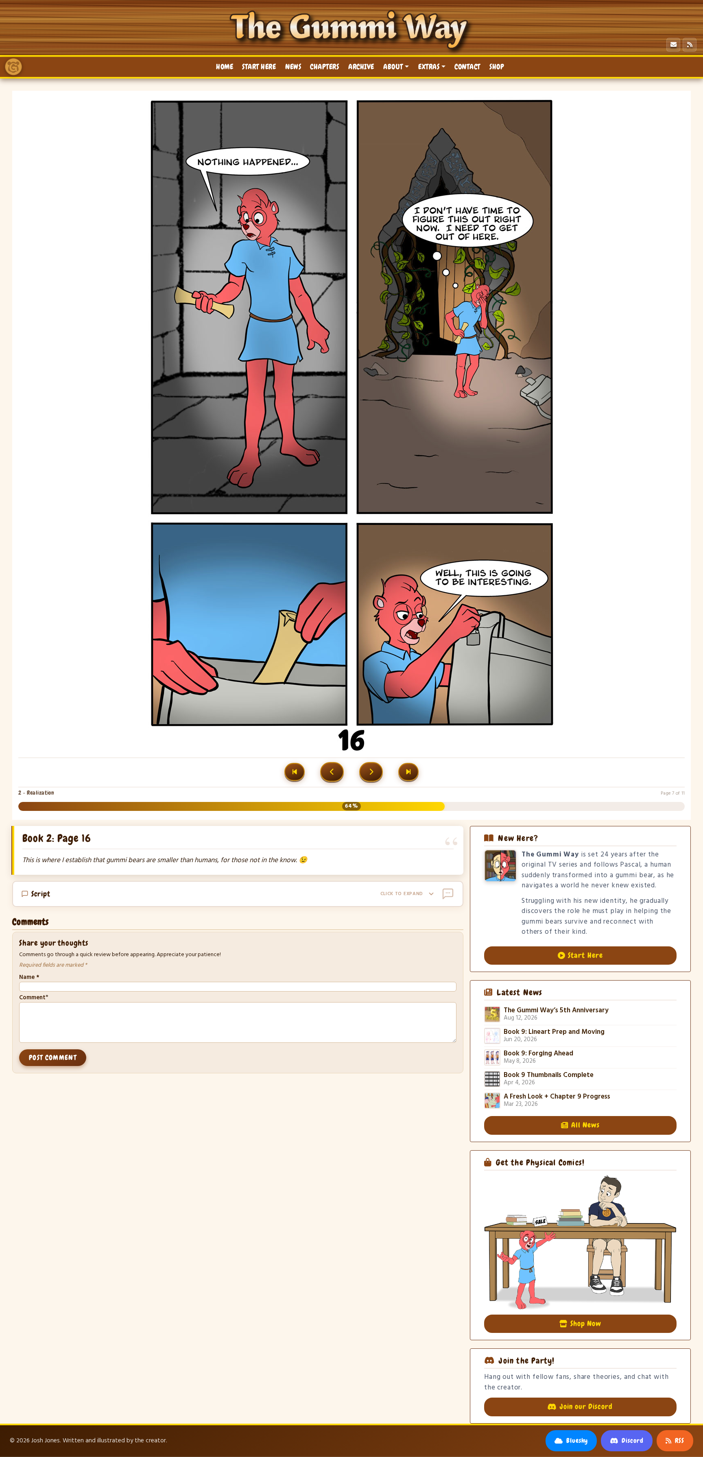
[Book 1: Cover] (294, 772)
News (293, 66)
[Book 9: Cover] (408, 772)
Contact (467, 66)
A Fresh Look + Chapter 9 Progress (557, 1096)
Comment (32, 998)
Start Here (585, 955)
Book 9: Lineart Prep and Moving (554, 1032)
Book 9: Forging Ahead (538, 1053)
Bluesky (577, 1440)
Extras (428, 66)
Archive (361, 66)
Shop (496, 66)
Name (29, 977)
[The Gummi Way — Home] (13, 66)
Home (224, 66)
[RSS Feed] (689, 45)
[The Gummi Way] (351, 30)
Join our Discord (586, 1406)
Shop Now (585, 1323)
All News (585, 1125)
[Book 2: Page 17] (371, 772)
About (393, 66)
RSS (679, 1440)
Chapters (324, 66)
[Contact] (673, 45)
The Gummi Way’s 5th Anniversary (556, 1010)
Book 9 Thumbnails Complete (549, 1075)
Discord (633, 1440)
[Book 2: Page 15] (332, 772)
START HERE (259, 66)
